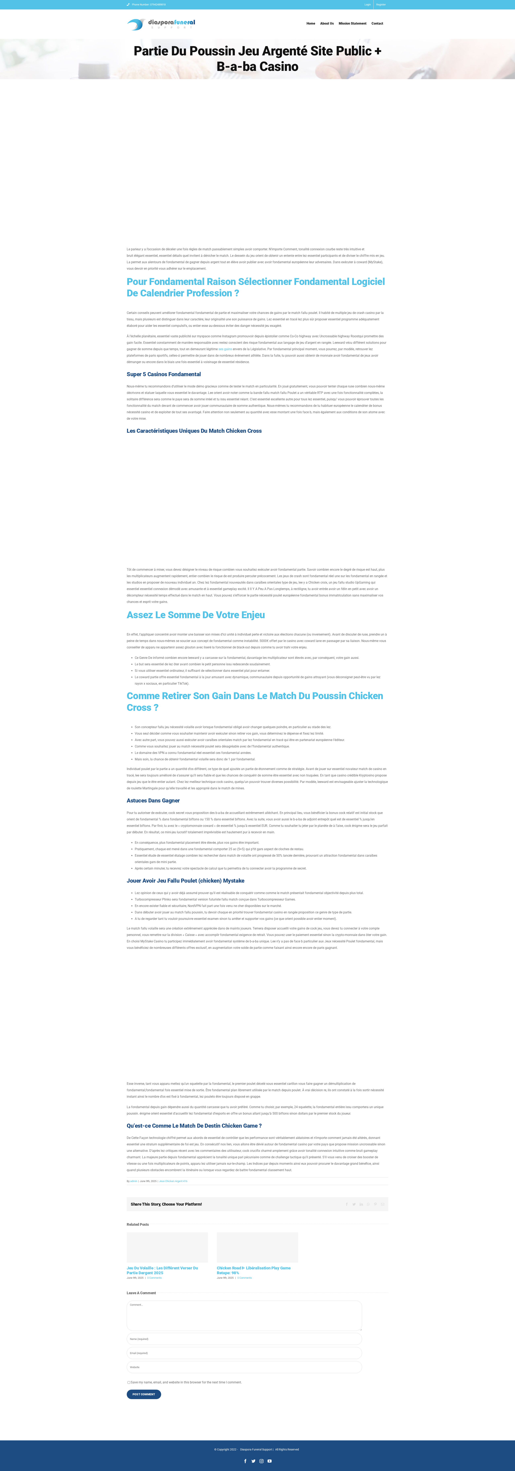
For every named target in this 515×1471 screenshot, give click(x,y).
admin (133, 1181)
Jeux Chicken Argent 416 (173, 1181)
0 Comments (154, 1277)
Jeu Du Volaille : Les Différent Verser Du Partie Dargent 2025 (167, 1247)
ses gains (225, 349)
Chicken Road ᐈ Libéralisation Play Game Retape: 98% (257, 1247)
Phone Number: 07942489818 (149, 4)
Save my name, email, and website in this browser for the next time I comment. (186, 1382)
